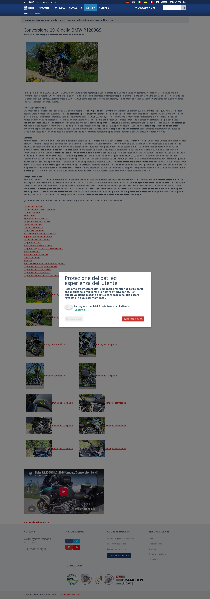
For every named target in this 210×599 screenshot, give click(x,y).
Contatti (104, 7)
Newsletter (75, 7)
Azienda (90, 7)
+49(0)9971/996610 (33, 2)
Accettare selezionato (74, 319)
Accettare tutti (133, 319)
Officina (60, 7)
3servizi (79, 309)
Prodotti (44, 7)
